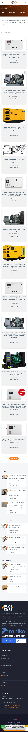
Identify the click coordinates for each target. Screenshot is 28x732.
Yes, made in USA (11, 52)
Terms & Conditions (7, 662)
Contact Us (5, 675)
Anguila (23, 125)
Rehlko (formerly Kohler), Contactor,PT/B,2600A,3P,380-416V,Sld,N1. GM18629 (16, 527)
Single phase (4, 403)
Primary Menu (25, 2)
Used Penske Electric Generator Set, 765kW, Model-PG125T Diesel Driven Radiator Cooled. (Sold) (17, 493)
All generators (18, 52)
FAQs (3, 685)
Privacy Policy (5, 658)
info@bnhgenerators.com (13, 705)
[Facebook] (11, 719)
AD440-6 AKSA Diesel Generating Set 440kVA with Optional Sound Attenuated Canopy (14, 129)
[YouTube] (16, 719)
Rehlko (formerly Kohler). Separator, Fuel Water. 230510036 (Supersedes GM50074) (17, 567)
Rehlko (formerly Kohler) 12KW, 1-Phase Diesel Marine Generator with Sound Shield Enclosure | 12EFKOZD (14, 441)
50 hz (3, 296)
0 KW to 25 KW (10, 403)
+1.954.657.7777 (11, 702)
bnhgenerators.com (13, 707)
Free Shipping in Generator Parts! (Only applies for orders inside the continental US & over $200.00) (14, 727)
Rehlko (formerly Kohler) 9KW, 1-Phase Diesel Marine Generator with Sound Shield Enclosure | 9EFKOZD (14, 194)
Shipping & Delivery (7, 665)
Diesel (6, 52)
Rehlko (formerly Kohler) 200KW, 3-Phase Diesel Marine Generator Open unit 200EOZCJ (14, 161)
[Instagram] (15, 719)
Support (4, 679)
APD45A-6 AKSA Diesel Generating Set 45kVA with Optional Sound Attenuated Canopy (14, 266)
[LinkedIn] (13, 719)
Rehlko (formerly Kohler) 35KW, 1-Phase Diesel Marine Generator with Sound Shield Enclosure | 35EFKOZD (14, 299)
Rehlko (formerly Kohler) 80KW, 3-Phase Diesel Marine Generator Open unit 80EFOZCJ (14, 335)
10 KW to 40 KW (24, 263)
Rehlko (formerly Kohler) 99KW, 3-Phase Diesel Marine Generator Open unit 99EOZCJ (14, 92)
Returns (4, 672)
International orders (7, 668)
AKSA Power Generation (7, 125)
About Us (4, 655)
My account (5, 682)
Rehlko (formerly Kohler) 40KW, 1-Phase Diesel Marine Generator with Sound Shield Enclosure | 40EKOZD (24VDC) (14, 56)
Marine (3, 52)
